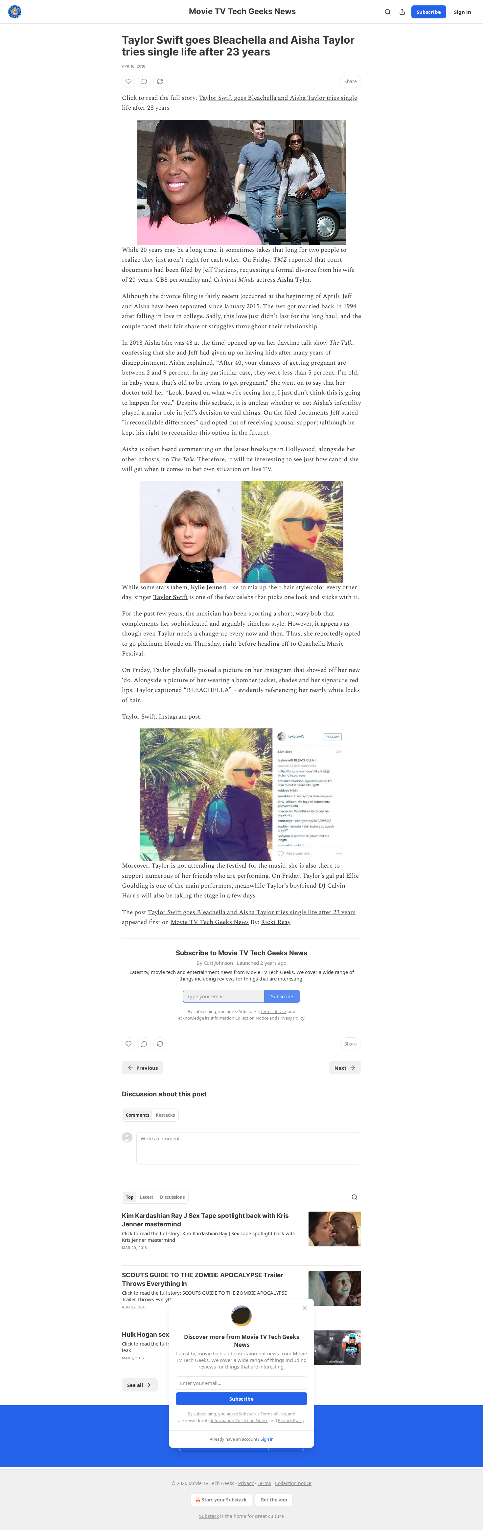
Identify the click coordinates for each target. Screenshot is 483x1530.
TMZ (280, 260)
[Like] (128, 81)
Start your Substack (224, 1500)
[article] (241, 1236)
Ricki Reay (275, 922)
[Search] (387, 11)
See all (135, 1385)
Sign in (462, 12)
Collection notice (293, 1483)
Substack (209, 1516)
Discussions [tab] (172, 1197)
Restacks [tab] (165, 1115)
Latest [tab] (146, 1197)
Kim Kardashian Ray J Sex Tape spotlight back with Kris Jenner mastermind (205, 1220)
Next (340, 1068)
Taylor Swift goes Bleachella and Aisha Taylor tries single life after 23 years (252, 912)
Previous (147, 1068)
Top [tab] (129, 1197)
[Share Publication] (402, 11)
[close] (304, 1308)
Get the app (274, 1500)
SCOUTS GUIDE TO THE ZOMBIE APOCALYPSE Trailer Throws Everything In (202, 1279)
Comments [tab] (137, 1115)
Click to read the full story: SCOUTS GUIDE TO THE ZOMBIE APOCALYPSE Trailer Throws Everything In (204, 1296)
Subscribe (429, 12)
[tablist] (150, 1115)
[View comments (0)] (144, 81)
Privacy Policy (291, 1420)
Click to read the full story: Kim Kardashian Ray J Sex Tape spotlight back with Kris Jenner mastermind (208, 1236)
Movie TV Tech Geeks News (210, 922)
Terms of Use (273, 1414)
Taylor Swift (170, 597)
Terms (264, 1483)
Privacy (246, 1483)
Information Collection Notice (239, 1420)
